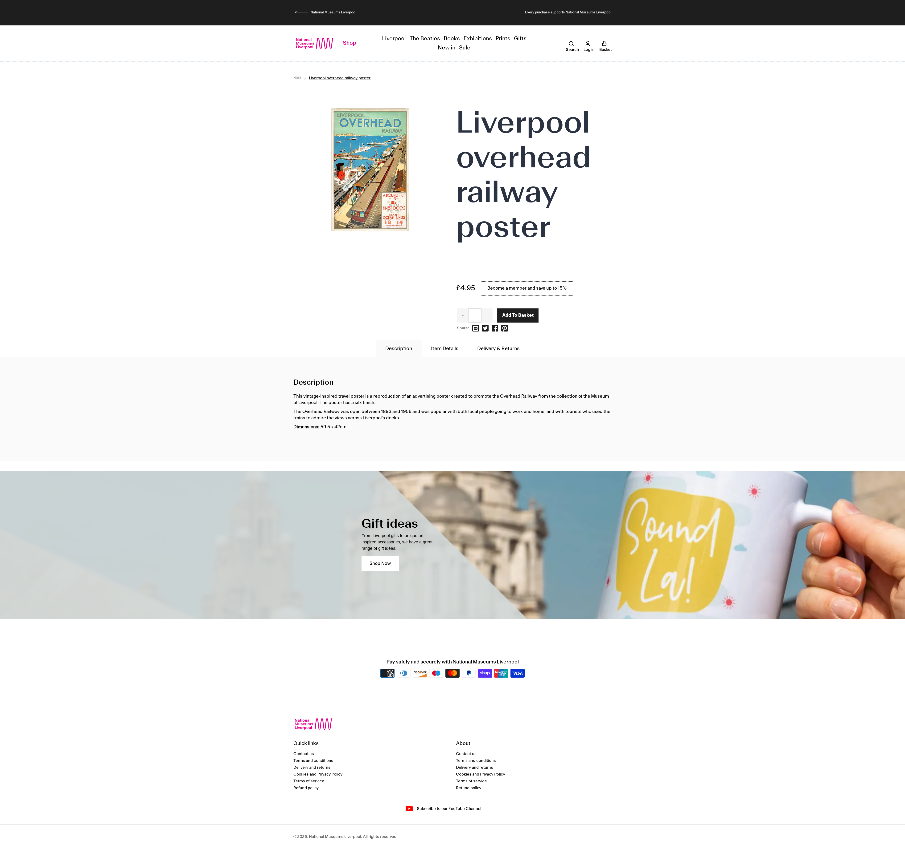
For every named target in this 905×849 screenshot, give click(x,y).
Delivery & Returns (498, 348)
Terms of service (308, 781)
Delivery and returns (311, 767)
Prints (503, 39)
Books (452, 39)
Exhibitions (478, 39)
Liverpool (394, 39)
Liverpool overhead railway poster (339, 78)
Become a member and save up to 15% (527, 288)
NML (297, 78)
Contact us (303, 754)
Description (398, 348)
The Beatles (425, 39)
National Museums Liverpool (333, 12)
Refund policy (306, 788)
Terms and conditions (313, 761)
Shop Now (380, 563)
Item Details (444, 348)
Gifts (520, 39)
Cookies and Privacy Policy (317, 774)
